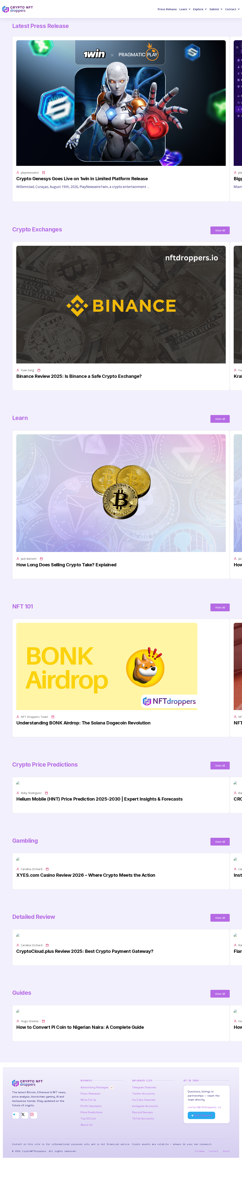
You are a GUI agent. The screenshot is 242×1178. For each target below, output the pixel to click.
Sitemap (200, 1151)
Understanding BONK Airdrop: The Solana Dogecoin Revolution (83, 723)
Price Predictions (91, 1112)
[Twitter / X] (24, 1115)
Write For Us (88, 1099)
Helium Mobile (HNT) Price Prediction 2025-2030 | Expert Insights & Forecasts (99, 799)
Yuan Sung (27, 370)
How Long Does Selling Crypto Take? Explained (66, 564)
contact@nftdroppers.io (204, 1107)
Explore (198, 9)
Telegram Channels (144, 1087)
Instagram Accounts (145, 1106)
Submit (214, 9)
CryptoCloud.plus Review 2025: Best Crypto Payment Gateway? (84, 951)
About (226, 1151)
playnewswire (30, 172)
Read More (24, 195)
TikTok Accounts (143, 1118)
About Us (86, 1124)
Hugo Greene (30, 1021)
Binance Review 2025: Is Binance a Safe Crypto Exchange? (79, 376)
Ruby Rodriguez (31, 793)
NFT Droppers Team (34, 717)
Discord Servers (142, 1112)
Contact (230, 9)
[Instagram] (33, 1115)
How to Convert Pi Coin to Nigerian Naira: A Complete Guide (80, 1027)
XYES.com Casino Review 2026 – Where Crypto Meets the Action (85, 875)
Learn (183, 9)
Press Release (167, 9)
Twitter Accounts (143, 1093)
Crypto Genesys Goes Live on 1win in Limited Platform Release (82, 178)
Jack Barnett (28, 558)
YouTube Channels (144, 1099)
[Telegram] (15, 1115)
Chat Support (203, 1115)
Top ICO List (88, 1118)
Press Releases (90, 1093)
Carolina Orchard (31, 869)
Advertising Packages (96, 1087)
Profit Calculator (91, 1106)
